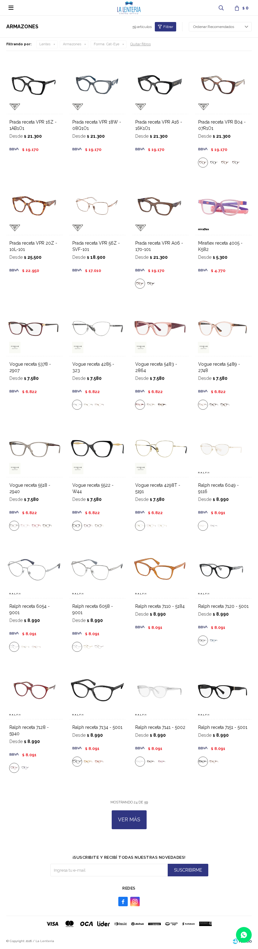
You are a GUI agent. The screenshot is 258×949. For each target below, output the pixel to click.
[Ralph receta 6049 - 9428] (214, 525)
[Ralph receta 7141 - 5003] (151, 761)
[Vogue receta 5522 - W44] (97, 448)
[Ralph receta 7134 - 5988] (88, 761)
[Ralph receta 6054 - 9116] (25, 647)
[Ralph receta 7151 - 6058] (214, 761)
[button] (221, 8)
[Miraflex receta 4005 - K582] (223, 206)
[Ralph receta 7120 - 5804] (214, 640)
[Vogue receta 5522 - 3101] (99, 525)
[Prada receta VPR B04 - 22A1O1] (225, 162)
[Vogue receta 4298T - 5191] (160, 448)
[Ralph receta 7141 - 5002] (160, 691)
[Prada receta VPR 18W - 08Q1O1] (97, 85)
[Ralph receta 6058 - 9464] (99, 647)
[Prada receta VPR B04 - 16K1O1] (214, 162)
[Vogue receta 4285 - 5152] (99, 404)
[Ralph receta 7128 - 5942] (25, 768)
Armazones (72, 44)
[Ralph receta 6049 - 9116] (223, 448)
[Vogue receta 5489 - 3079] (214, 404)
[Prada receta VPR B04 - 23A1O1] (236, 162)
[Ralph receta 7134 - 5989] (99, 761)
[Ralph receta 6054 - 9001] (34, 569)
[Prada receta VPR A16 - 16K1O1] (160, 85)
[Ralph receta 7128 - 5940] (34, 691)
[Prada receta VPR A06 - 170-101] (160, 206)
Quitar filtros (140, 44)
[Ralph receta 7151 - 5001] (223, 691)
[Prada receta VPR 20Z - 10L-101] (34, 206)
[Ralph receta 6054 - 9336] (36, 647)
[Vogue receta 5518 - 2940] (34, 448)
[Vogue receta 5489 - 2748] (223, 327)
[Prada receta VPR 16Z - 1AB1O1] (34, 85)
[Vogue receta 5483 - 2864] (160, 327)
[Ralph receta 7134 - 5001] (97, 691)
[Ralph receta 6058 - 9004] (88, 647)
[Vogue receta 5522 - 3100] (88, 525)
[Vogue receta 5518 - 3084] (36, 525)
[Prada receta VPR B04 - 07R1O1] (223, 85)
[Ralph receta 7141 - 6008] (162, 761)
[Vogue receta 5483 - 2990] (151, 404)
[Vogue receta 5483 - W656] (162, 404)
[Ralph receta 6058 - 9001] (97, 569)
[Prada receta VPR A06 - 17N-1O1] (151, 283)
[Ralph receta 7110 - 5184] (160, 569)
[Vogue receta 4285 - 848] (88, 404)
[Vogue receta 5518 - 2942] (25, 525)
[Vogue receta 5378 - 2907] (34, 327)
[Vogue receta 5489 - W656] (225, 404)
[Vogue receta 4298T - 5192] (151, 525)
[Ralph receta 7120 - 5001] (223, 569)
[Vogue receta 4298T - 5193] (162, 525)
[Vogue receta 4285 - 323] (97, 327)
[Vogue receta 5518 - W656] (47, 525)
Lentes (44, 44)
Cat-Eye (106, 44)
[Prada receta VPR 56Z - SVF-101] (97, 206)
